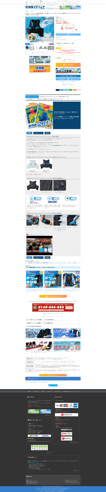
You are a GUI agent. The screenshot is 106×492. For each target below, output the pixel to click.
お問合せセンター (77, 2)
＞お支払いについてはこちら (74, 442)
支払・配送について (58, 391)
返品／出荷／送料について (75, 34)
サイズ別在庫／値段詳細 (62, 34)
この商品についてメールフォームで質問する (68, 81)
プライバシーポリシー (76, 391)
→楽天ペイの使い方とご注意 (76, 31)
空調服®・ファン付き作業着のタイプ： (57, 262)
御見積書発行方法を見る (64, 73)
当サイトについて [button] (59, 2)
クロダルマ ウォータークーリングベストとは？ (36, 234)
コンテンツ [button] (51, 2)
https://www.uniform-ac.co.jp (33, 482)
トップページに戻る (53, 385)
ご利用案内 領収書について (59, 423)
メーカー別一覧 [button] (44, 2)
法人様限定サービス (36, 391)
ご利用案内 (70, 2)
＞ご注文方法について (47, 415)
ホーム (28, 2)
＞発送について (48, 452)
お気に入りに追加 (68, 84)
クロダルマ (61, 18)
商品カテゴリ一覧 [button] (35, 2)
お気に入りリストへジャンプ (75, 86)
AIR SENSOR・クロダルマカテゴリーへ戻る (54, 313)
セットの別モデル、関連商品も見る (40, 52)
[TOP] (35, 7)
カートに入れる (69, 65)
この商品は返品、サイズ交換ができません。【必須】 (65, 43)
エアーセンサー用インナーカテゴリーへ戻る (54, 316)
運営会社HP (43, 391)
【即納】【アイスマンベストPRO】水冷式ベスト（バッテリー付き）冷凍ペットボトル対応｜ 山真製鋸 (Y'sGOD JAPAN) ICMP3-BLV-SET (71, 289)
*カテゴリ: (31, 262)
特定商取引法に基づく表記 (67, 391)
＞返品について (76, 470)
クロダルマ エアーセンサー (32, 96)
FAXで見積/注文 (62, 79)
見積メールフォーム (75, 79)
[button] (53, 31)
